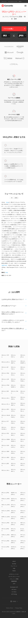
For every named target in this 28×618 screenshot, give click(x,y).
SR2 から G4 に (6, 470)
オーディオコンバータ (14, 576)
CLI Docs (14, 592)
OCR (14, 583)
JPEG (16, 197)
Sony (7, 202)
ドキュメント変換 (14, 579)
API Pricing (14, 594)
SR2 (12, 197)
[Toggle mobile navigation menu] (25, 5)
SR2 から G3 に (6, 398)
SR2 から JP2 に (6, 362)
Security (14, 563)
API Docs (14, 589)
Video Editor (4, 1)
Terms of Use (9, 608)
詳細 (20, 1)
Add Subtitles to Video (12, 1)
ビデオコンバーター (14, 574)
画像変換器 (14, 581)
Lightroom (4, 265)
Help (14, 568)
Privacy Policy (18, 608)
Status (14, 570)
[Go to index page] (7, 5)
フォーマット (14, 566)
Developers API (14, 587)
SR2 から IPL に (6, 404)
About (14, 561)
